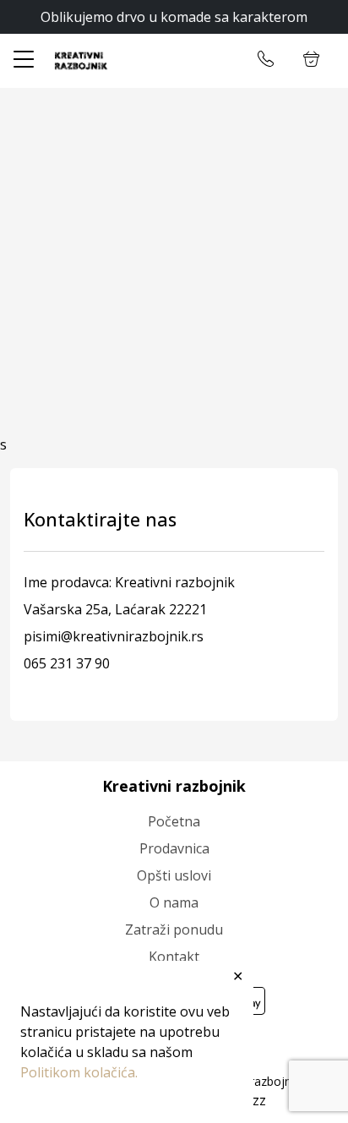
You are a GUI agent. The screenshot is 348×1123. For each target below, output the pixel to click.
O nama (174, 902)
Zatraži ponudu (174, 929)
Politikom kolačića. (79, 1072)
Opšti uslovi (174, 875)
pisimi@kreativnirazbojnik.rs (114, 636)
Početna (174, 821)
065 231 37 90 (67, 663)
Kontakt (174, 956)
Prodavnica (174, 848)
